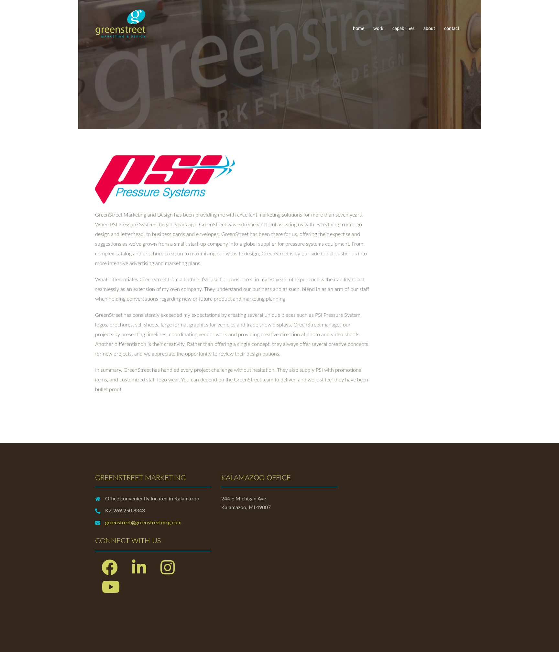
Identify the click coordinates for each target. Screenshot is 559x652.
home (358, 29)
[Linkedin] (139, 571)
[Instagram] (167, 571)
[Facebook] (110, 571)
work (378, 29)
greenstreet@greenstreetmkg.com (143, 522)
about (429, 29)
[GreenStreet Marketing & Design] (120, 22)
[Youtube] (111, 591)
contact (451, 29)
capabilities (403, 29)
